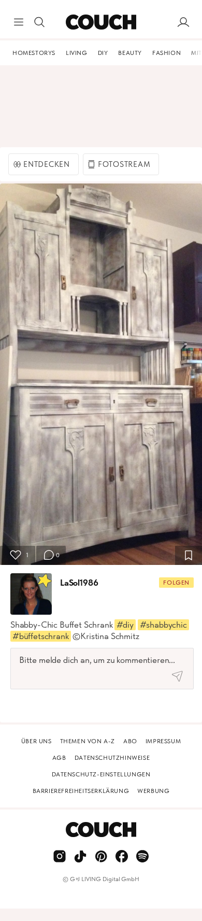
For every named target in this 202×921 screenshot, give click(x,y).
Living (77, 52)
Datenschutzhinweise (112, 757)
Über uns (36, 741)
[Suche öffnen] (39, 22)
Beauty (130, 52)
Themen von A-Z (87, 741)
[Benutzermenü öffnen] (183, 22)
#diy (125, 624)
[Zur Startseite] (101, 22)
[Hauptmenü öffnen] (18, 22)
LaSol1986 (79, 582)
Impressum (163, 741)
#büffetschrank (40, 636)
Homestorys (33, 52)
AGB (59, 757)
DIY (103, 52)
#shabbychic (163, 624)
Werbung (153, 791)
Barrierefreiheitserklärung (81, 791)
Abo (130, 741)
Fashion (166, 52)
